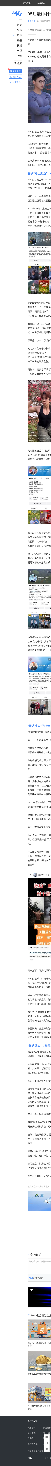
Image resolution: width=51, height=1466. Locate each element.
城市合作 (32, 1427)
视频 (19, 45)
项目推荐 (32, 1432)
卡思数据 (32, 21)
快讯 (19, 30)
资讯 (19, 35)
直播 (19, 40)
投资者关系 (33, 1443)
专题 (19, 50)
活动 (19, 55)
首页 (19, 24)
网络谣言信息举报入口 (37, 1450)
